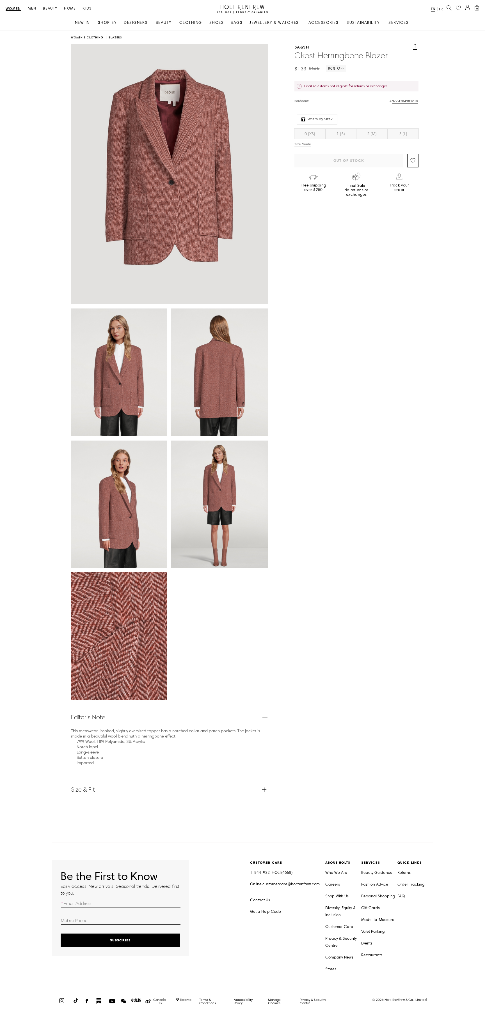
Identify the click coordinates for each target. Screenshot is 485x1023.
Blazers (115, 37)
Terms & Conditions (207, 1001)
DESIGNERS (136, 22)
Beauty (50, 8)
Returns (404, 872)
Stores (330, 969)
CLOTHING (190, 22)
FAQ (401, 896)
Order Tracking (411, 884)
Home (70, 8)
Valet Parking (373, 931)
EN (433, 8)
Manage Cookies (274, 1001)
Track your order (399, 187)
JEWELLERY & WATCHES (274, 22)
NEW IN (82, 22)
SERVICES (398, 22)
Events (366, 943)
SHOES (216, 22)
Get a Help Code (265, 911)
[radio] (309, 134)
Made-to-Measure (377, 919)
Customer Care (339, 926)
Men (32, 8)
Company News (339, 957)
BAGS (236, 22)
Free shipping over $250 (313, 187)
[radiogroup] (356, 134)
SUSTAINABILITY (363, 22)
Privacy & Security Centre (341, 942)
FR (441, 9)
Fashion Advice (374, 884)
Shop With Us (337, 896)
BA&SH (301, 47)
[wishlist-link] (458, 8)
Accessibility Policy (243, 1001)
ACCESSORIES (323, 22)
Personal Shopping (378, 896)
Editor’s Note (88, 717)
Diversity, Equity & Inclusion (340, 911)
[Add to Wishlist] (412, 160)
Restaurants (371, 955)
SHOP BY (107, 22)
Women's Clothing (87, 37)
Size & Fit (83, 789)
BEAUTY (163, 22)
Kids (87, 8)
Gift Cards (370, 908)
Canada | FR (160, 1001)
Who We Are (336, 872)
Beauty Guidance (376, 872)
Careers (332, 884)
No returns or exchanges (356, 190)
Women (13, 9)
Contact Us (260, 900)
